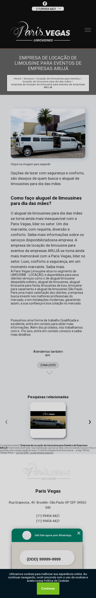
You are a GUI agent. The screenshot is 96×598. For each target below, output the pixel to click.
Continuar (48, 588)
